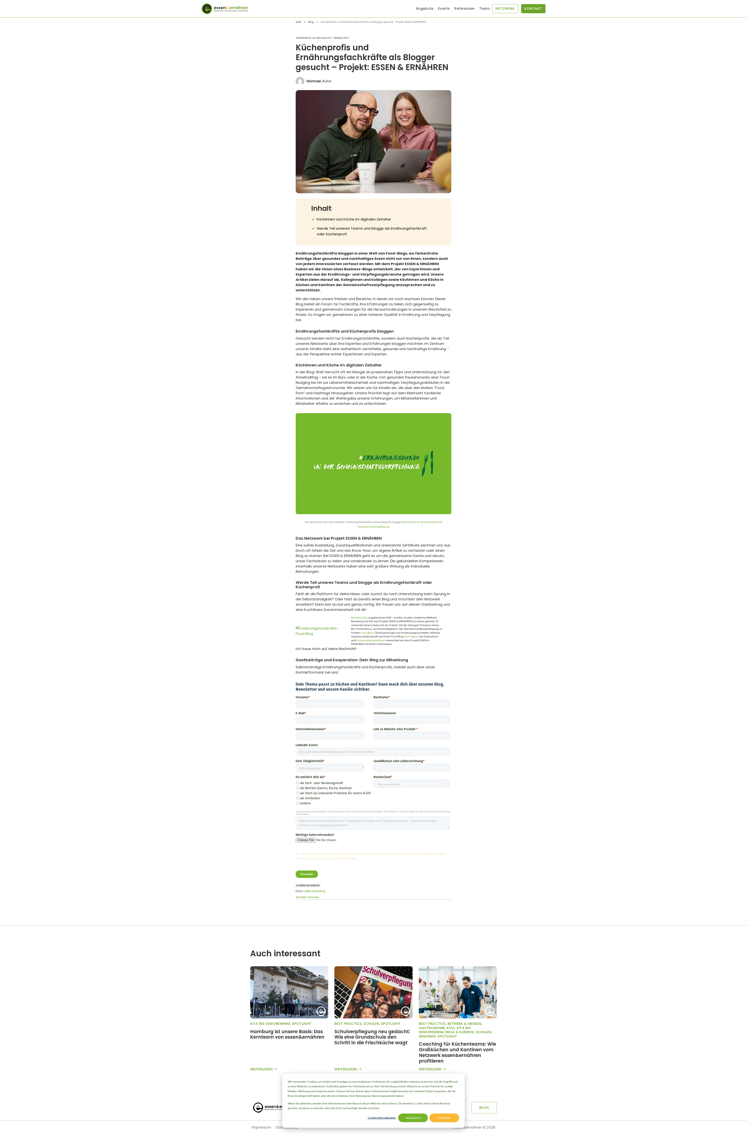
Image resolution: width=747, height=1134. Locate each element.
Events (444, 8)
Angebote (424, 8)
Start (298, 22)
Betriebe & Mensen (464, 1023)
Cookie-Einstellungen (382, 1117)
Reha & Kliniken (459, 1031)
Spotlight (302, 1023)
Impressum (261, 1127)
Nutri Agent (411, 636)
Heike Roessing (314, 891)
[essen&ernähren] (225, 8)
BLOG (484, 1107)
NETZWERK (505, 8)
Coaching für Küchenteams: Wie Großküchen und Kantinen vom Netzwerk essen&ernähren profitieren (457, 1052)
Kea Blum (368, 633)
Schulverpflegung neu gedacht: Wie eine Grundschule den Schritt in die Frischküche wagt (372, 1037)
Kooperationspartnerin (371, 640)
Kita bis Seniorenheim (270, 1023)
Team (484, 8)
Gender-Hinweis (307, 897)
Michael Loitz (359, 617)
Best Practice (347, 1023)
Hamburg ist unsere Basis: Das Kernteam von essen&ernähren (287, 1034)
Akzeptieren (413, 1117)
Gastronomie (432, 1027)
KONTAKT (533, 8)
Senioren (427, 1036)
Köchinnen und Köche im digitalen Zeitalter (354, 219)
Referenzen (464, 8)
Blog (311, 22)
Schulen (371, 1023)
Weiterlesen (261, 1069)
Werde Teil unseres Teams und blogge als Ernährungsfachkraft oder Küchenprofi (372, 231)
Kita (451, 1027)
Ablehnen (444, 1117)
